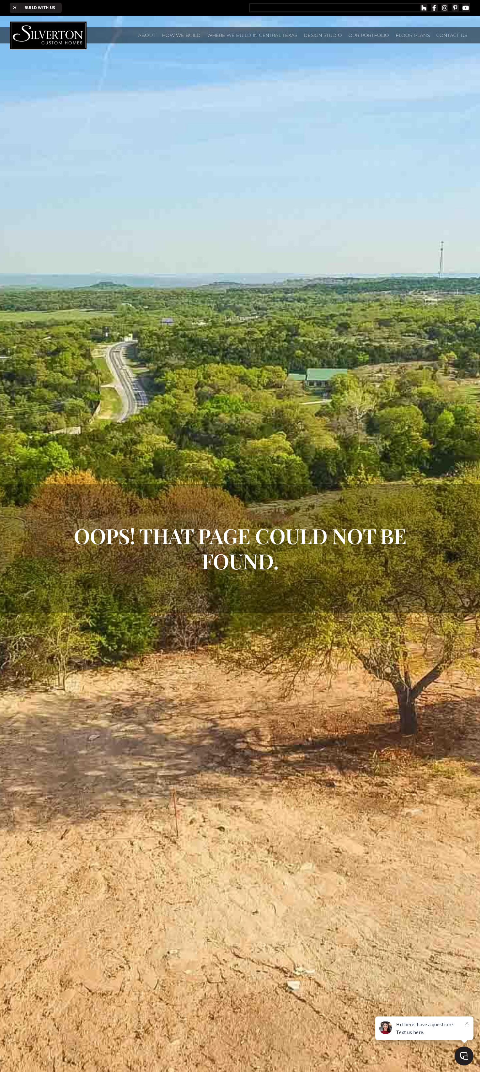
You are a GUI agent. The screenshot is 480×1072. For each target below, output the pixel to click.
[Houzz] (423, 7)
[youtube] (465, 7)
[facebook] (434, 7)
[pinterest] (455, 7)
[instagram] (444, 7)
